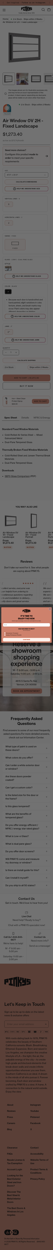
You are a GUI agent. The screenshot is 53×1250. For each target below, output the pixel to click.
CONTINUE (26, 639)
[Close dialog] (50, 609)
